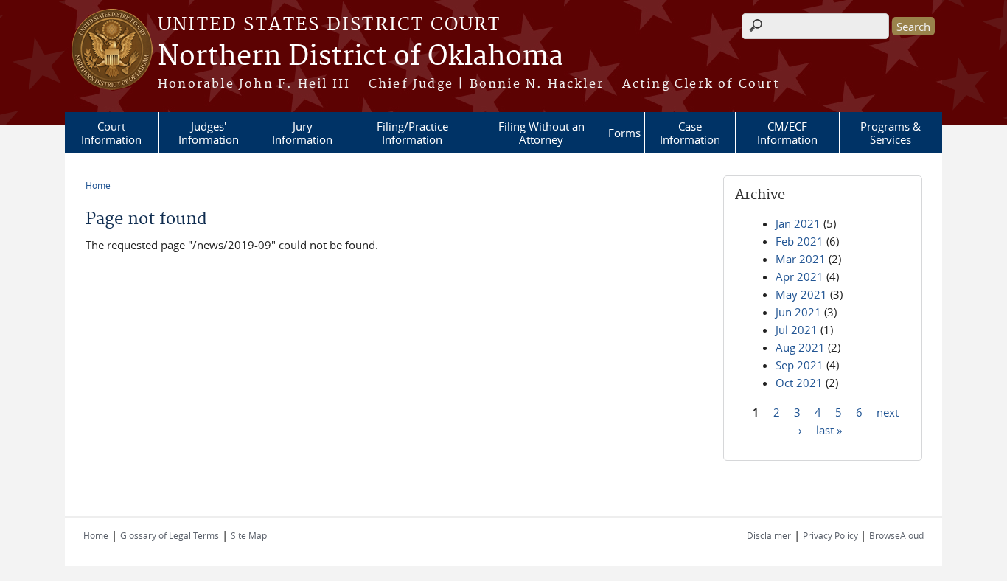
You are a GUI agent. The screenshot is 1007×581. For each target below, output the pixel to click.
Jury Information (302, 133)
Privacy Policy (831, 535)
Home (98, 185)
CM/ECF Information (787, 133)
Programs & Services (890, 133)
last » (829, 429)
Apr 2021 (799, 276)
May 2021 (801, 294)
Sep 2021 (799, 365)
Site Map (249, 535)
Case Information (690, 133)
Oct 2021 (799, 382)
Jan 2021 (798, 223)
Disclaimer (769, 535)
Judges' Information (208, 133)
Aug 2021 (800, 347)
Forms (624, 132)
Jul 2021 (797, 329)
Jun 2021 (798, 312)
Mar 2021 (801, 258)
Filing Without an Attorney (541, 133)
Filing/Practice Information (412, 133)
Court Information (111, 133)
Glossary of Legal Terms (169, 535)
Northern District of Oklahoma (360, 57)
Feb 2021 (799, 241)
